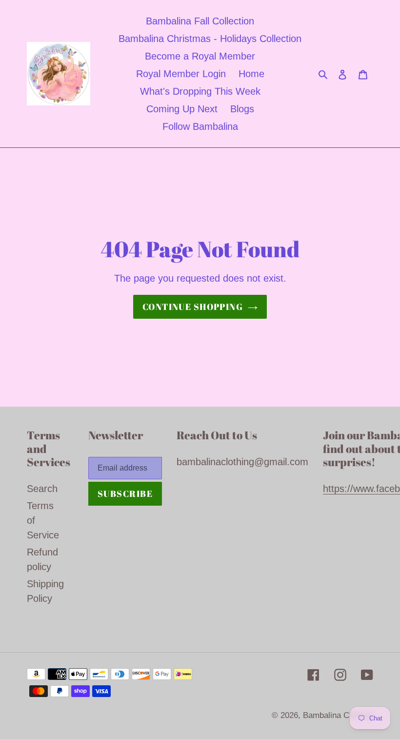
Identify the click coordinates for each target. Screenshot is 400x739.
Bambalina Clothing (338, 715)
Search (42, 488)
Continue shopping (192, 306)
